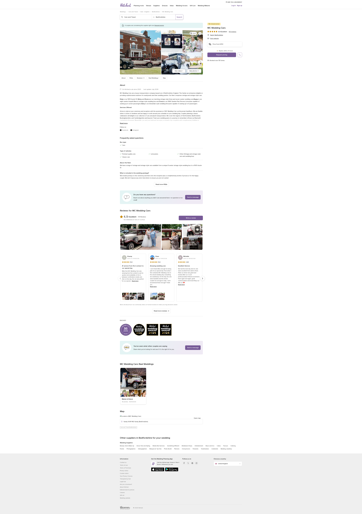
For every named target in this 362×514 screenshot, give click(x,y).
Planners (176, 449)
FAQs (131, 78)
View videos (179, 71)
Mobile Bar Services (159, 446)
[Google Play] (171, 471)
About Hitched (124, 487)
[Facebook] (184, 463)
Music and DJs (210, 446)
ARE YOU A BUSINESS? (234, 2)
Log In (233, 6)
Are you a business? (126, 484)
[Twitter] (188, 463)
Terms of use (124, 465)
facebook (125, 130)
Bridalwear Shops (187, 446)
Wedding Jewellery (226, 449)
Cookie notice (124, 473)
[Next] (202, 278)
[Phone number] (240, 55)
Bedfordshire (156, 12)
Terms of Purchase (125, 468)
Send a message (193, 197)
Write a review (191, 218)
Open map (197, 418)
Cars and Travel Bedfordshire (128, 427)
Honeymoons (186, 449)
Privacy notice (124, 470)
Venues (148, 6)
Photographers (131, 449)
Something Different (173, 446)
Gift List (193, 6)
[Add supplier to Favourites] (199, 33)
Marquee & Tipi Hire (155, 449)
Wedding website (125, 498)
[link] (133, 386)
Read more (124, 123)
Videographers (142, 449)
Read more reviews (160, 311)
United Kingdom (223, 463)
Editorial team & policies (127, 490)
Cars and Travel (133, 12)
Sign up (239, 6)
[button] (161, 197)
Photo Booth (168, 449)
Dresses (165, 6)
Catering (233, 446)
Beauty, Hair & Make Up (127, 446)
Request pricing (221, 55)
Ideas (172, 6)
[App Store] (157, 471)
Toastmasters (205, 449)
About (124, 78)
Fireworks (195, 449)
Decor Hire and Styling (143, 446)
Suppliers (156, 6)
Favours (225, 446)
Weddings (123, 12)
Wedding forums (182, 6)
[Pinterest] (192, 463)
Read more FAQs (161, 184)
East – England (145, 12)
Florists (122, 449)
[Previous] (120, 278)
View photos (194, 71)
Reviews (141, 78)
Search (179, 17)
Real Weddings (154, 78)
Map (164, 78)
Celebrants (214, 449)
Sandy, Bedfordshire (216, 35)
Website (204, 6)
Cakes (219, 446)
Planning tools (139, 6)
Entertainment (199, 446)
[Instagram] (196, 463)
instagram (135, 130)
